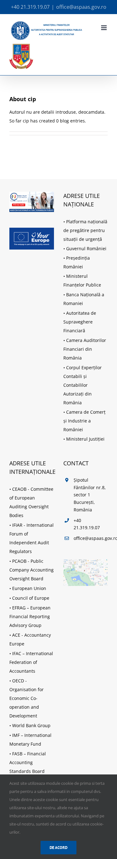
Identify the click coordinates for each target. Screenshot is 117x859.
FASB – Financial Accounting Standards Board (27, 762)
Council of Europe (30, 598)
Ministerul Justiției (85, 439)
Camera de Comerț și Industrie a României (84, 420)
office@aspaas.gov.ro (81, 6)
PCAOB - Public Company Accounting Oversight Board (31, 570)
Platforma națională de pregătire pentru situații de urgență (85, 230)
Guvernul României (86, 248)
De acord (58, 847)
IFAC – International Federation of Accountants (31, 662)
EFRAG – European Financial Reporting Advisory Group (30, 616)
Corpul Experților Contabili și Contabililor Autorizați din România (82, 385)
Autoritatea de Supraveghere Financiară (79, 322)
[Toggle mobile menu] (104, 27)
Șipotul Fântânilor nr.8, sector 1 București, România (90, 495)
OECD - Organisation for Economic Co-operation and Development (26, 698)
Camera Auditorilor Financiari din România (84, 349)
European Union (29, 588)
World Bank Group (31, 725)
